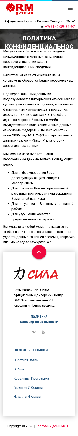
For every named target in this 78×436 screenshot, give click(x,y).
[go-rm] (19, 9)
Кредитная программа (31, 378)
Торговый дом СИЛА (52, 426)
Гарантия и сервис (28, 388)
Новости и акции (27, 397)
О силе (19, 369)
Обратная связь (26, 360)
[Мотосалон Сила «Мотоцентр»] (36, 277)
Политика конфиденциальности (39, 319)
